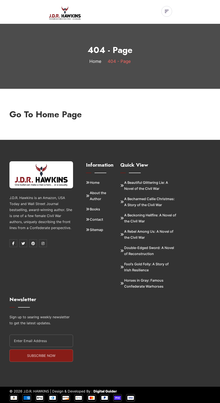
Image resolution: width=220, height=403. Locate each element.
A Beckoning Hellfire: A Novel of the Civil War (150, 218)
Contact (96, 219)
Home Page (59, 114)
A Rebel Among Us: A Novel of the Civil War (148, 234)
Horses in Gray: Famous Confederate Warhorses (143, 283)
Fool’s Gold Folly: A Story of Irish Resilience (146, 267)
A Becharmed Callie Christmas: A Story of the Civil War (149, 202)
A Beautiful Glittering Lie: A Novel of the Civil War (146, 185)
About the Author (98, 196)
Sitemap (96, 230)
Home (95, 61)
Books (95, 209)
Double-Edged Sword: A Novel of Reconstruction (149, 251)
